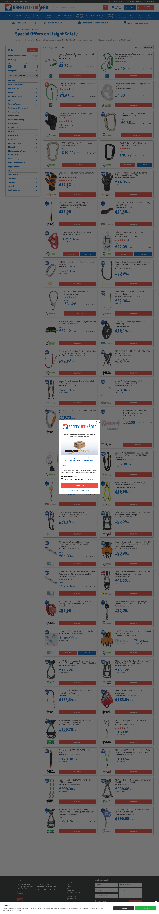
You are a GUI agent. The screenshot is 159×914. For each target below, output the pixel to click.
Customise (124, 908)
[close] (155, 902)
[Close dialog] (97, 422)
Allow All (146, 908)
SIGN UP (79, 485)
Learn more (17, 910)
